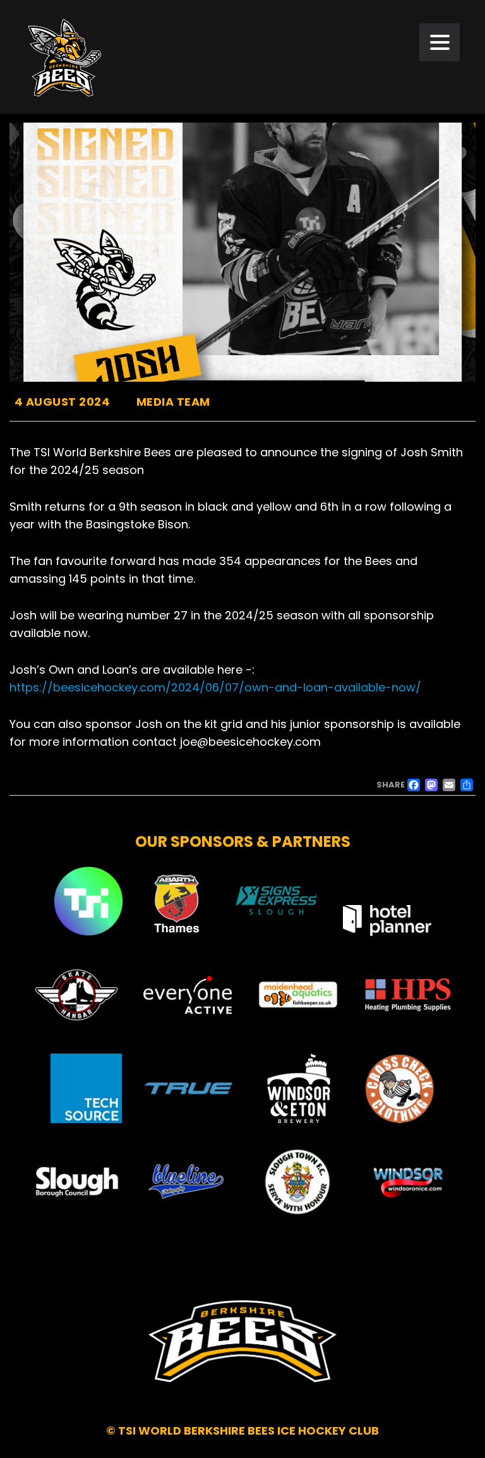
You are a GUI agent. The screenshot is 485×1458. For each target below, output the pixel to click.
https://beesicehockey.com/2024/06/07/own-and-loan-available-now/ (215, 687)
